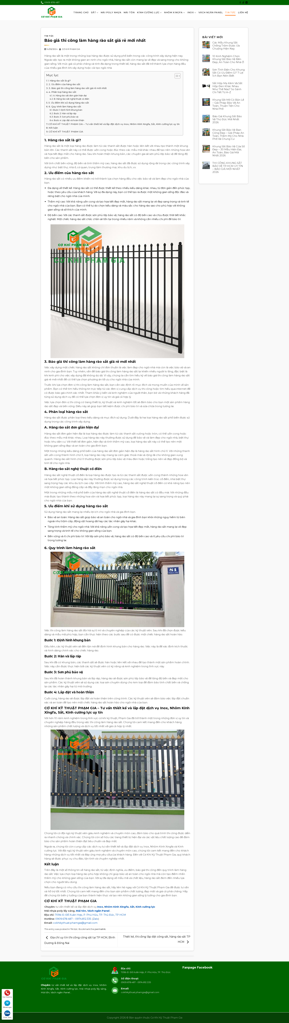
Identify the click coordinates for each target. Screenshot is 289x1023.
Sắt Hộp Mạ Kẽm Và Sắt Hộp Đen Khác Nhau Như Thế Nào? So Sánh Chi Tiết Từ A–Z (227, 88)
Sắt (93, 12)
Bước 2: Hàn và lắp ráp (65, 113)
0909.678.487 (64, 918)
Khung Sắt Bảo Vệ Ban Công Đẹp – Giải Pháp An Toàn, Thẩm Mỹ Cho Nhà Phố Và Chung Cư (228, 134)
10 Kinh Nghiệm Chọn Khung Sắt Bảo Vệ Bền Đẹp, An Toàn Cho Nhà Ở (228, 59)
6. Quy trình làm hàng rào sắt (65, 106)
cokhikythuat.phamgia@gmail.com (75, 922)
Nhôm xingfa (173, 12)
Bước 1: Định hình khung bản (67, 110)
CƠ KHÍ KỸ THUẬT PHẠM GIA (66, 131)
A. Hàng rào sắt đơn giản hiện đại (69, 95)
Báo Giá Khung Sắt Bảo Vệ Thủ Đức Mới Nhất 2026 (227, 119)
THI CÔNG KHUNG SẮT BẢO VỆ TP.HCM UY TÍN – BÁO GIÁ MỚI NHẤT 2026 (227, 167)
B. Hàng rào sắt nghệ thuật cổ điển (71, 99)
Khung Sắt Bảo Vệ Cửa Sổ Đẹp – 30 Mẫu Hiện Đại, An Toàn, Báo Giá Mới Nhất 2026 (228, 151)
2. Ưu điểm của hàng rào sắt (64, 84)
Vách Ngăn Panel (211, 12)
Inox (190, 12)
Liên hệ (243, 12)
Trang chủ (81, 12)
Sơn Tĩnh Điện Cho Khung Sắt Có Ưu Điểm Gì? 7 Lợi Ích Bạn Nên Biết (228, 72)
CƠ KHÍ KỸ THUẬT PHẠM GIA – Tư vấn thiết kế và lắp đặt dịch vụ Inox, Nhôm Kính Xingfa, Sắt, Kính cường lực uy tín (114, 124)
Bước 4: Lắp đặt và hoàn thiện (69, 120)
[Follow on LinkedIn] (247, 3)
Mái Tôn (129, 12)
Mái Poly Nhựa (111, 12)
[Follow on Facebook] (240, 3)
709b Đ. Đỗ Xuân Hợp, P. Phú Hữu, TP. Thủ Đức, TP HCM (90, 914)
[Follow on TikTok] (243, 3)
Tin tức (230, 12)
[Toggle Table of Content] (176, 76)
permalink (100, 929)
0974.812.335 (83, 918)
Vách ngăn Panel (98, 910)
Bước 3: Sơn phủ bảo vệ (66, 117)
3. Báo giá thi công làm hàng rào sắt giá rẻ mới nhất (78, 88)
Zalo (95, 918)
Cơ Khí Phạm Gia (71, 49)
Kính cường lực (145, 906)
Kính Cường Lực (148, 12)
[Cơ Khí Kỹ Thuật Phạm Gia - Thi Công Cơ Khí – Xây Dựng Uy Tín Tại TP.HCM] (52, 12)
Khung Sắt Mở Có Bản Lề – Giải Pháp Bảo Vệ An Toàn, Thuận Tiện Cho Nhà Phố (228, 104)
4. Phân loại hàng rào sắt (62, 92)
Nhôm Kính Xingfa (116, 906)
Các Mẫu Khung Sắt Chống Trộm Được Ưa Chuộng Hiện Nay (226, 45)
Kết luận (53, 127)
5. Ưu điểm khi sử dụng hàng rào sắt (69, 102)
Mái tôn (81, 910)
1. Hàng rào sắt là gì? (59, 80)
